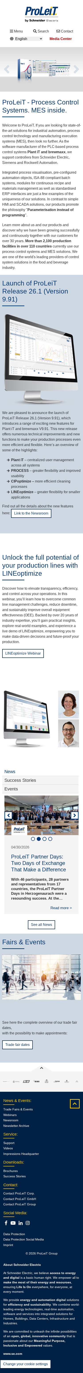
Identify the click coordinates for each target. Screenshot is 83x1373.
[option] (41, 69)
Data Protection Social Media (23, 1246)
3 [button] (44, 839)
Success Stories (14, 1182)
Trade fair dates (17, 1051)
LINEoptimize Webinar (23, 653)
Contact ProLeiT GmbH (19, 1205)
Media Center (61, 39)
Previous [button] (6, 69)
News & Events (16, 1107)
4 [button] (50, 839)
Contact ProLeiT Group (19, 1210)
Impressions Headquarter (21, 1160)
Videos (8, 1154)
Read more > (61, 914)
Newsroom (10, 1126)
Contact (67, 31)
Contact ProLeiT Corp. (19, 1200)
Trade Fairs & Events (18, 1116)
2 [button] (39, 839)
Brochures (10, 1177)
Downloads (13, 1168)
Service (10, 1140)
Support (8, 1149)
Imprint (8, 1251)
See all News (41, 931)
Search (43, 31)
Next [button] (76, 69)
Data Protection (14, 1240)
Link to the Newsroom (31, 513)
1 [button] (33, 839)
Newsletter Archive (16, 1132)
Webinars (10, 1121)
